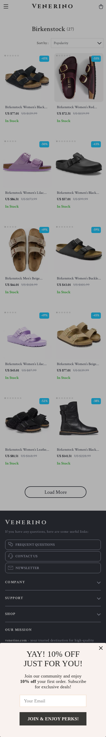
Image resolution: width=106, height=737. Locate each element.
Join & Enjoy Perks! (53, 718)
